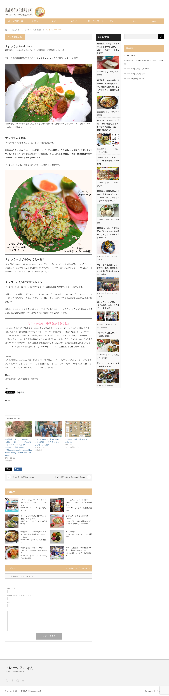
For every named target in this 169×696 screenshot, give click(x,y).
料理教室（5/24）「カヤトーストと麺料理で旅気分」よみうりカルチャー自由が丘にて (108, 48)
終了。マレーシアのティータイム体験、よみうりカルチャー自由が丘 (108, 305)
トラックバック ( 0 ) (71, 568)
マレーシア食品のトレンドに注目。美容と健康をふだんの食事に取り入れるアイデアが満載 (108, 269)
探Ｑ (134, 21)
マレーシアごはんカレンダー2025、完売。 (108, 334)
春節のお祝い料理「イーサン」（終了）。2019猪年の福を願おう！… (33, 550)
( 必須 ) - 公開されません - (19, 595)
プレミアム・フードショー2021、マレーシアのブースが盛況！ (79, 502)
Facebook (160, 691)
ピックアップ (33, 50)
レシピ (42, 521)
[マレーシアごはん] (25, 12)
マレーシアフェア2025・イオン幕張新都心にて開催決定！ (108, 160)
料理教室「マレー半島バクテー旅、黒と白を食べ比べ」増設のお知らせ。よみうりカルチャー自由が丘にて (108, 86)
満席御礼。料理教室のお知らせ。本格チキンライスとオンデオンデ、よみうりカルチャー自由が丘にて (108, 196)
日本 (24, 510)
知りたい (35, 21)
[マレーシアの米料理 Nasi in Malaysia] (78, 429)
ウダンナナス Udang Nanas (23, 477)
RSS (22, 680)
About (154, 21)
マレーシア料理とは (15, 21)
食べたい (54, 21)
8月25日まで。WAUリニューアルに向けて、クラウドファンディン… (33, 502)
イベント (33, 556)
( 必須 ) (11, 588)
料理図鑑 (42, 50)
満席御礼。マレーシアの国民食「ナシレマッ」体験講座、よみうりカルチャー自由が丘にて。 (108, 233)
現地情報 (27, 558)
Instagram (148, 691)
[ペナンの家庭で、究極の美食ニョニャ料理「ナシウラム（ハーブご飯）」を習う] (48, 429)
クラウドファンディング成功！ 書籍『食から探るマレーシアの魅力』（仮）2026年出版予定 (108, 125)
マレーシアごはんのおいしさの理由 (136, 69)
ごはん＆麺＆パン (21, 50)
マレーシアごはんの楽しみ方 (134, 74)
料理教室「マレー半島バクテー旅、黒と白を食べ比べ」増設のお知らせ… (33, 534)
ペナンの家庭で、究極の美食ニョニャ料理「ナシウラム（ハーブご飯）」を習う (48, 442)
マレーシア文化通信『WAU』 (134, 79)
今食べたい (77, 524)
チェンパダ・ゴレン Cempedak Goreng (70, 477)
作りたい (74, 21)
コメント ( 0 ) (86, 568)
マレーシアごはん (19, 668)
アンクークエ (71, 532)
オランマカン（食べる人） (94, 22)
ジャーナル (114, 21)
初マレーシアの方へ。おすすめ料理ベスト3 (108, 365)
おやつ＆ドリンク (82, 534)
